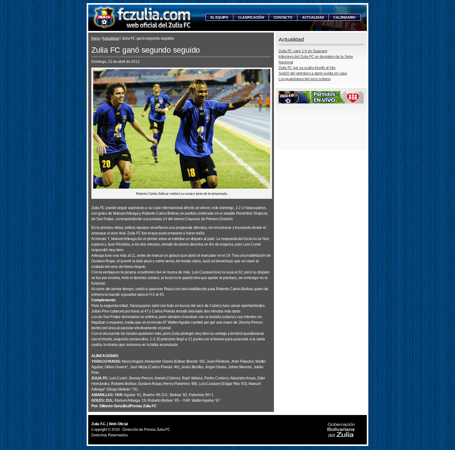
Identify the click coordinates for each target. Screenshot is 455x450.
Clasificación (251, 17)
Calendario (344, 17)
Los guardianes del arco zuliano (305, 79)
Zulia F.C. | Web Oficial (142, 18)
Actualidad (313, 17)
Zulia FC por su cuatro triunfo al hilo (307, 68)
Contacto (283, 17)
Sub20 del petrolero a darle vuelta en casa (313, 73)
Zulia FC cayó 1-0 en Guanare (303, 51)
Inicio (95, 38)
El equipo (219, 17)
